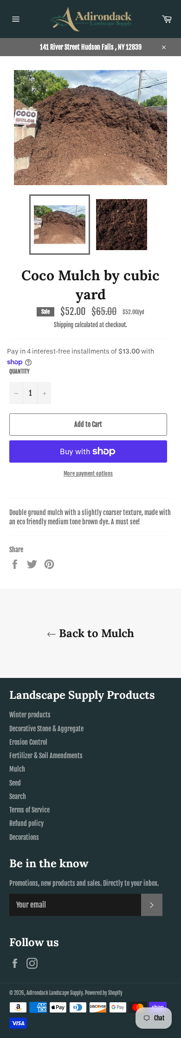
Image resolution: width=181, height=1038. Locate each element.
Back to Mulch (95, 633)
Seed (15, 783)
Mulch (17, 769)
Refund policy (26, 823)
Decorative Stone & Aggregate (46, 729)
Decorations (24, 837)
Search (17, 796)
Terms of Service (29, 810)
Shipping (63, 325)
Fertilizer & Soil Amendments (46, 756)
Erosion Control (28, 742)
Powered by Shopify (104, 993)
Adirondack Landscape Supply (54, 993)
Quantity (19, 371)
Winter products (30, 715)
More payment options (88, 473)
